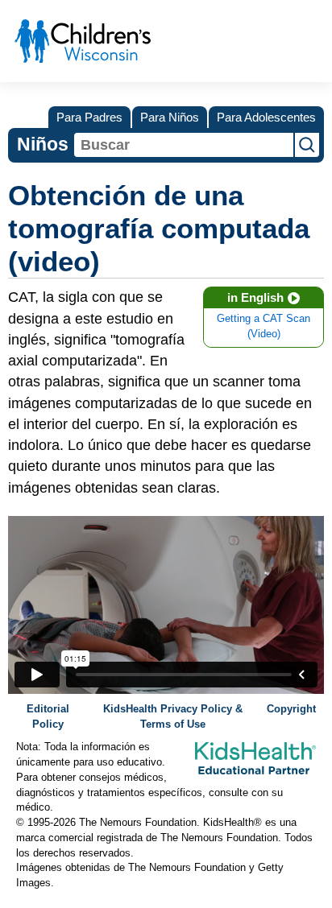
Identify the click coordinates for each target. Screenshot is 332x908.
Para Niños (169, 117)
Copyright (291, 709)
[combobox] (183, 145)
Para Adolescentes (266, 117)
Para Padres (89, 117)
